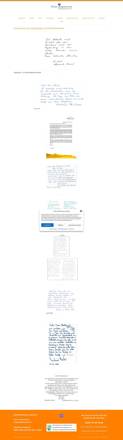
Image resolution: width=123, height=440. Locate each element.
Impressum (71, 229)
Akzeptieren (47, 225)
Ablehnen (60, 225)
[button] (81, 211)
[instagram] (61, 415)
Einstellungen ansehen (75, 225)
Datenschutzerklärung (63, 229)
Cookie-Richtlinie (53, 229)
